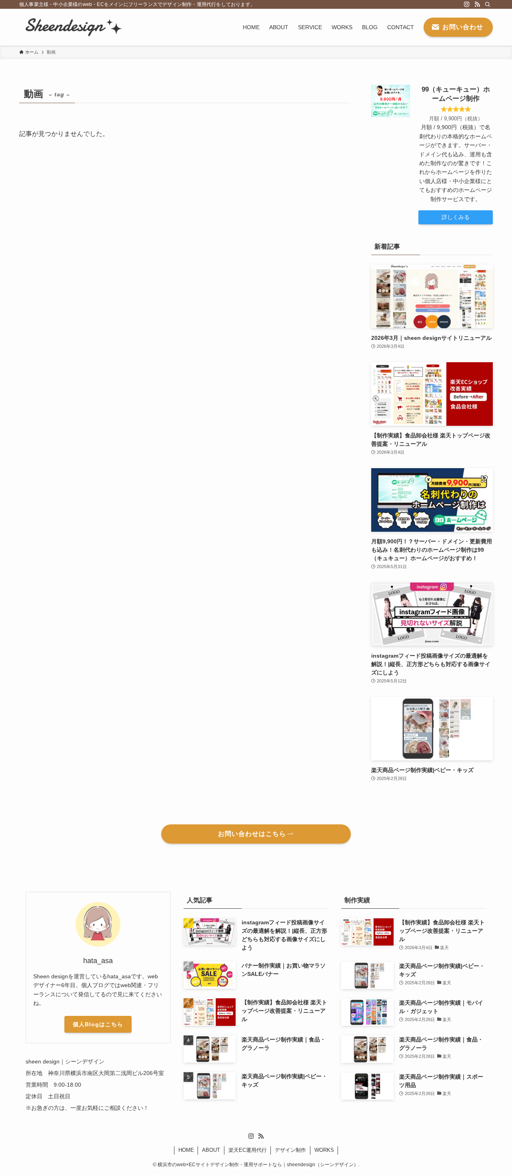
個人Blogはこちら (98, 1024)
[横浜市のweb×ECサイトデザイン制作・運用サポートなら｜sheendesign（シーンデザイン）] (72, 27)
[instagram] (467, 4)
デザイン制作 (290, 1150)
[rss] (477, 4)
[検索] (487, 4)
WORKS (324, 1150)
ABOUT (211, 1150)
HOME (186, 1150)
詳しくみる (456, 217)
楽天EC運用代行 (247, 1150)
